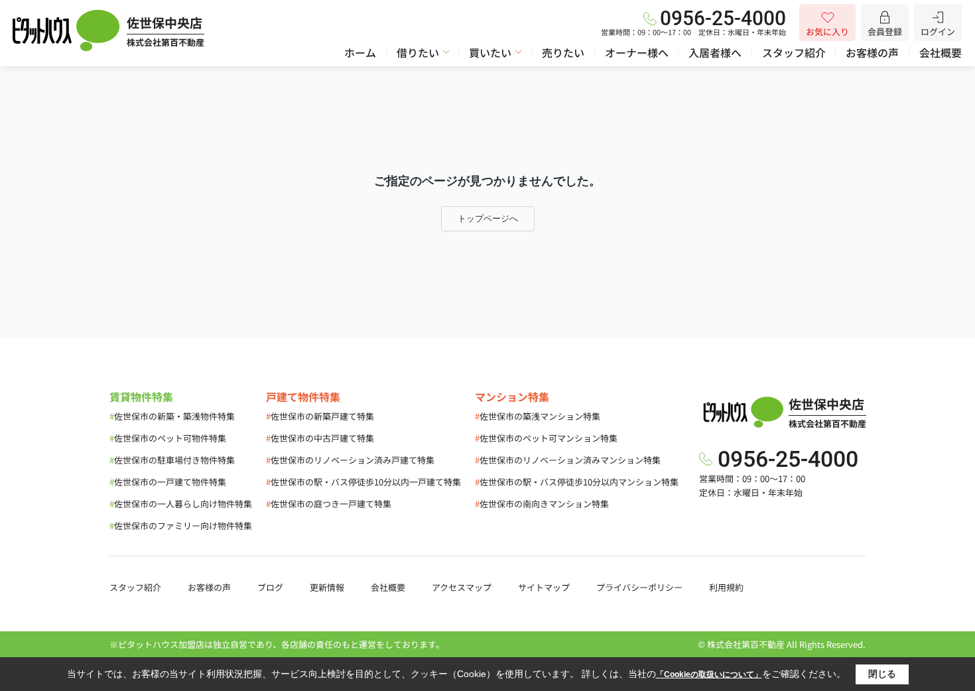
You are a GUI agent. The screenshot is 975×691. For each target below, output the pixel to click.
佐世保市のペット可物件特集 (167, 438)
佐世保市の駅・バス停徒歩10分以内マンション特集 (577, 481)
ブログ (270, 587)
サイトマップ (544, 587)
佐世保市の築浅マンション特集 (537, 416)
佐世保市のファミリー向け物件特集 (180, 525)
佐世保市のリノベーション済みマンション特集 (568, 460)
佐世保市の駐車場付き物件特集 (172, 460)
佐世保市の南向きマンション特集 (542, 503)
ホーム (360, 52)
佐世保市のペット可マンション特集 (546, 438)
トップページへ (488, 218)
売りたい (563, 52)
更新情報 (327, 587)
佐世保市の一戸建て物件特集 (167, 481)
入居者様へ (715, 52)
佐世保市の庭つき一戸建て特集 (328, 503)
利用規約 (726, 587)
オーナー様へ (637, 52)
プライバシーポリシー (639, 587)
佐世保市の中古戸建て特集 (320, 438)
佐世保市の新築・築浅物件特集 (172, 416)
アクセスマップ (461, 587)
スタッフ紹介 (794, 52)
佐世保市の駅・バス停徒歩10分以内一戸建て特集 (363, 481)
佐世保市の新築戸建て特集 (320, 416)
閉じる (882, 673)
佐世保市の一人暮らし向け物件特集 (180, 503)
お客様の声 (872, 52)
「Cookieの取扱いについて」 (709, 674)
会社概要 (940, 52)
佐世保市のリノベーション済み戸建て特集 (350, 460)
